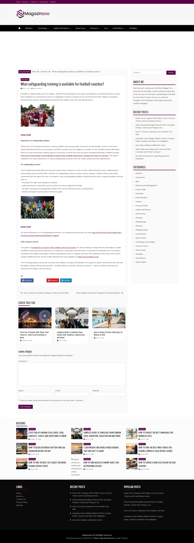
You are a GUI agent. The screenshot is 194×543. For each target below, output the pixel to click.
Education (139, 193)
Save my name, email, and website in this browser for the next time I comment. (51, 400)
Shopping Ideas (142, 230)
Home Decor (80, 28)
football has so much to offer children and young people (53, 247)
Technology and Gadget (145, 242)
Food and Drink (142, 205)
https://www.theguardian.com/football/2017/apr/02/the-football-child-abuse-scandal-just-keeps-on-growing (64, 155)
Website (95, 390)
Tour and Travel (142, 246)
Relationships (141, 222)
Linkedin (66, 280)
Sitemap (53, 2)
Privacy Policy (43, 2)
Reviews (93, 28)
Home (18, 2)
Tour (106, 28)
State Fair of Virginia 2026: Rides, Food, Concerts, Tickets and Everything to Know (34, 335)
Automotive (140, 177)
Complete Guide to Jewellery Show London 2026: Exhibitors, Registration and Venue (71, 335)
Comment (23, 361)
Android (139, 173)
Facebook (28, 280)
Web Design (141, 250)
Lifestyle (139, 218)
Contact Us (33, 2)
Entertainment (141, 197)
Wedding (133, 28)
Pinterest (53, 280)
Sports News (141, 238)
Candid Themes (121, 538)
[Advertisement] (97, 48)
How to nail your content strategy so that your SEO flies (46, 293)
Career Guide (141, 189)
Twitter (40, 280)
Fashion (139, 201)
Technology (42, 28)
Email (58, 390)
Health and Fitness (61, 28)
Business (29, 28)
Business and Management (146, 185)
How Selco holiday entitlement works (150, 145)
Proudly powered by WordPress (79, 538)
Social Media (141, 234)
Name (21, 390)
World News (118, 28)
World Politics (141, 262)
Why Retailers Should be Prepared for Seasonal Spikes (98, 293)
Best (137, 181)
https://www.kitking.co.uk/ (88, 257)
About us (25, 2)
